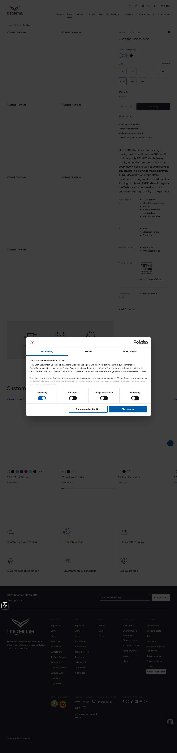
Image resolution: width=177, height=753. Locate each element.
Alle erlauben (128, 409)
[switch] (73, 398)
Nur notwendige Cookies (88, 409)
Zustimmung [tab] (47, 351)
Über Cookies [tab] (130, 351)
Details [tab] (88, 351)
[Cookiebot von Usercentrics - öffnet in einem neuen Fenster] (135, 342)
